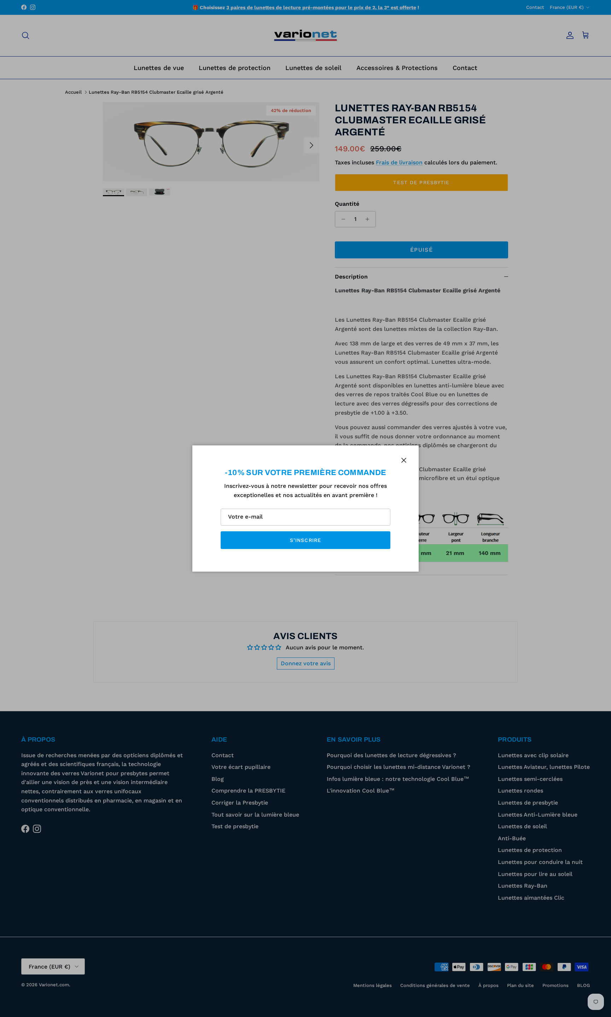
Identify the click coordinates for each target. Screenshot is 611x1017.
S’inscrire (305, 540)
